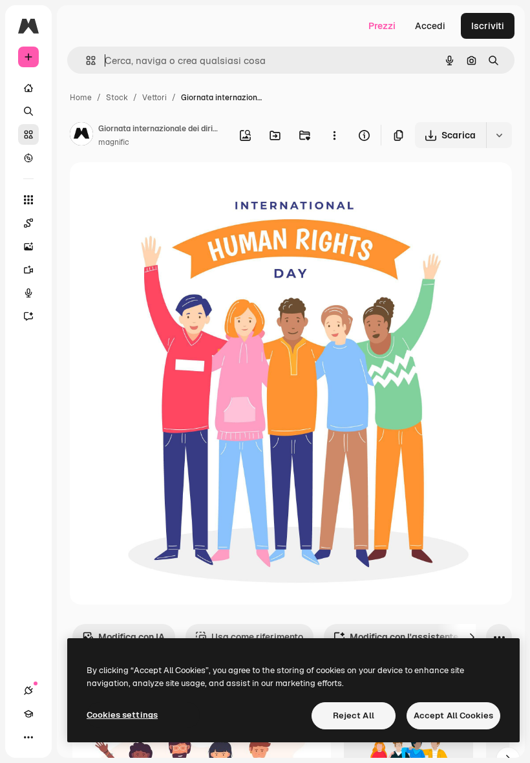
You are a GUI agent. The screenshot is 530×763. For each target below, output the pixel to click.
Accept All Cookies (453, 715)
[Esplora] (28, 157)
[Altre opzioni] (334, 135)
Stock (117, 97)
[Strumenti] (28, 199)
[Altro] (28, 737)
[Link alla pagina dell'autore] (81, 135)
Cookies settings (122, 714)
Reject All (353, 715)
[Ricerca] (28, 111)
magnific (113, 142)
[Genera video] (28, 269)
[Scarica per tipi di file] (499, 135)
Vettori (154, 97)
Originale (155, 187)
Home (81, 97)
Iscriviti (487, 26)
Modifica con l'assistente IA (409, 637)
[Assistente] (28, 316)
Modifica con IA (131, 637)
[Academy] (28, 714)
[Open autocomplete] (85, 60)
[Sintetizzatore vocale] (28, 293)
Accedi (430, 26)
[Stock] (28, 134)
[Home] (28, 88)
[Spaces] (28, 223)
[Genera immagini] (28, 246)
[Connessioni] (28, 690)
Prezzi (382, 26)
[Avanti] (471, 637)
